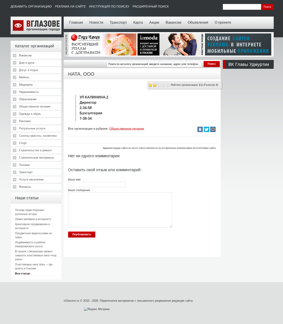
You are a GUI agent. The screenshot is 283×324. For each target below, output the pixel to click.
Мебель (24, 77)
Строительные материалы (36, 157)
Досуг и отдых (28, 70)
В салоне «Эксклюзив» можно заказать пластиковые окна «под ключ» (35, 255)
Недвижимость (29, 92)
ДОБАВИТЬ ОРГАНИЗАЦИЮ (31, 6)
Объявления (198, 22)
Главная (76, 22)
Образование (27, 99)
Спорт (23, 143)
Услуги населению (31, 179)
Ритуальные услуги (32, 128)
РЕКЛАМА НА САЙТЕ (70, 6)
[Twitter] (206, 129)
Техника (24, 165)
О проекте (223, 22)
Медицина (26, 84)
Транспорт (118, 22)
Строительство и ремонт (35, 150)
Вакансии (173, 22)
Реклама (25, 121)
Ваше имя (74, 179)
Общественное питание (34, 106)
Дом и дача (26, 62)
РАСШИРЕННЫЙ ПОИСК (151, 6)
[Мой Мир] (213, 129)
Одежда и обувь (30, 113)
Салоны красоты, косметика (38, 135)
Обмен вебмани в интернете (33, 219)
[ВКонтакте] (200, 129)
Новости (96, 22)
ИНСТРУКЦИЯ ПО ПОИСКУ (109, 6)
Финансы (25, 186)
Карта (138, 22)
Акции (154, 22)
